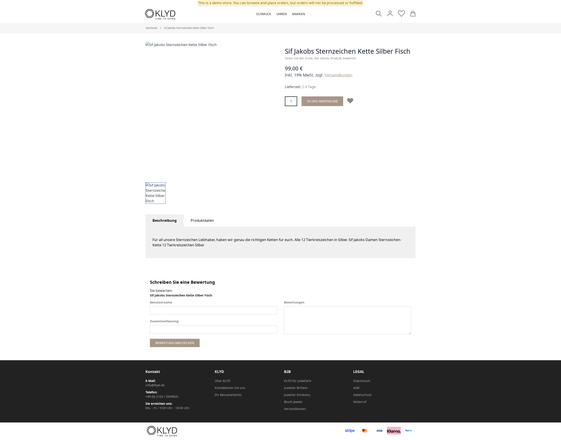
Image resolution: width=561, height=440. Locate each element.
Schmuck (263, 14)
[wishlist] (401, 13)
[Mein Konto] (390, 13)
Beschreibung (165, 220)
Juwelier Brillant (295, 388)
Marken (298, 14)
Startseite (151, 28)
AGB (356, 388)
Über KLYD (222, 381)
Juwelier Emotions (297, 395)
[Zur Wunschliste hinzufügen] (351, 100)
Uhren (281, 14)
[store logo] (170, 14)
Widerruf (359, 402)
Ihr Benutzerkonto (228, 395)
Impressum (361, 381)
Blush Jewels (293, 402)
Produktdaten (202, 220)
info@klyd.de (155, 385)
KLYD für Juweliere (297, 381)
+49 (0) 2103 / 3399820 (162, 396)
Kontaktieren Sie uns (230, 388)
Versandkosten (338, 75)
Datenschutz (362, 395)
